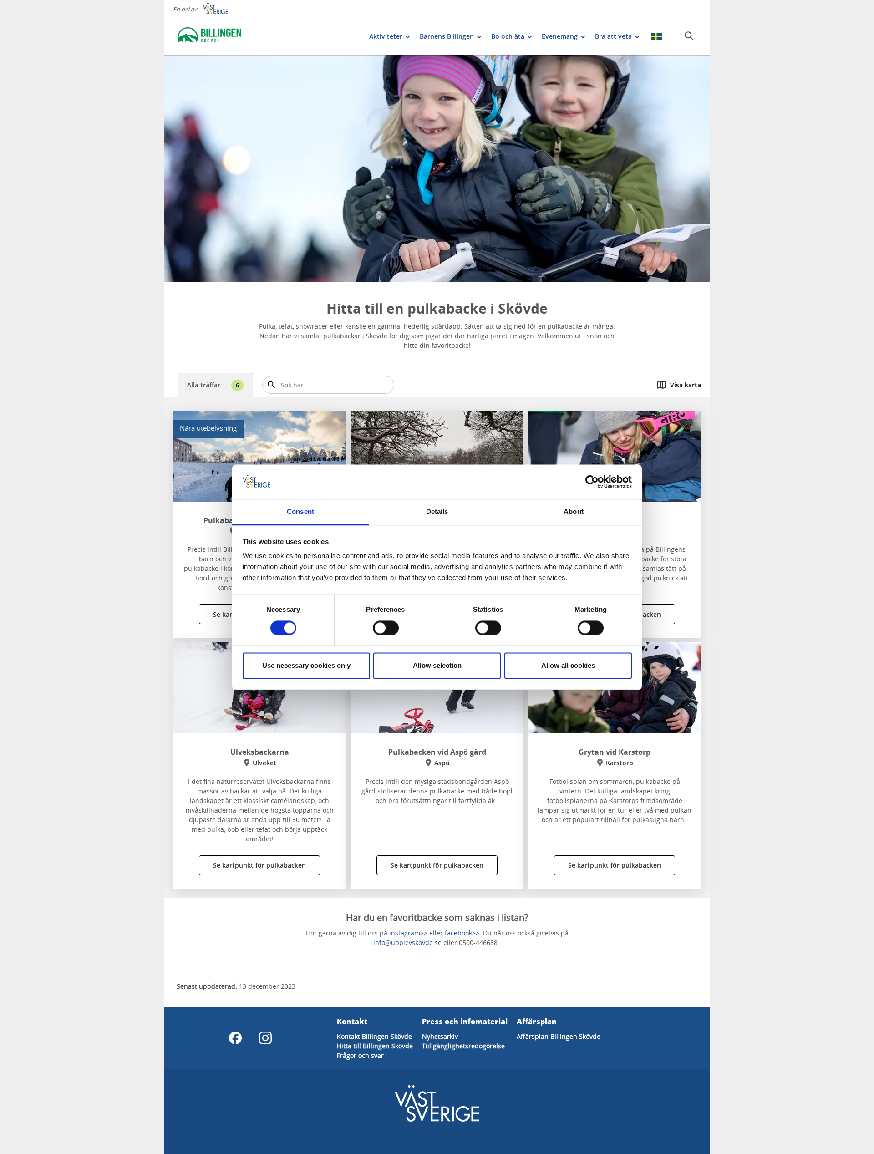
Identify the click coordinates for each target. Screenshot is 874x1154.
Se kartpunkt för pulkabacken (259, 865)
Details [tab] (437, 512)
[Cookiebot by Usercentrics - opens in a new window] (592, 481)
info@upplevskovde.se (407, 942)
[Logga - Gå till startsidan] (209, 36)
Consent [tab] (300, 512)
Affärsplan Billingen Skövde (558, 1036)
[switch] (386, 627)
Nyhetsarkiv (440, 1036)
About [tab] (574, 512)
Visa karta (685, 385)
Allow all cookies (568, 666)
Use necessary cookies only (306, 666)
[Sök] (689, 36)
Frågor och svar (360, 1055)
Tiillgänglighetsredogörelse (463, 1046)
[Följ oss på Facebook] (235, 1038)
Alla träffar (213, 385)
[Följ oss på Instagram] (265, 1038)
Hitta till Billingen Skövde (375, 1046)
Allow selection (437, 666)
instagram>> (408, 933)
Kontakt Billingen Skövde (374, 1036)
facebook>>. (463, 933)
